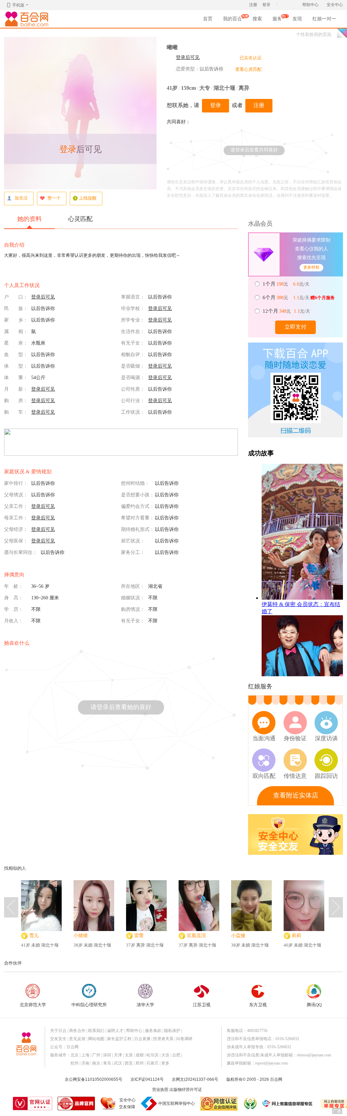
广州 (96, 1055)
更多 (165, 1063)
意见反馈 (77, 1038)
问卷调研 (184, 1038)
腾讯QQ (314, 1004)
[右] (336, 907)
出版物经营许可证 (185, 1089)
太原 (129, 1055)
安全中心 (335, 4)
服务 (277, 20)
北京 (74, 1055)
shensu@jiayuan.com (314, 1055)
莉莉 (296, 935)
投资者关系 (163, 1038)
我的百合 (232, 20)
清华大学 (145, 1004)
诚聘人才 (115, 1030)
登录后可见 (188, 57)
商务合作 (77, 1030)
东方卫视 (258, 1004)
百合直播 (142, 1038)
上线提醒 (88, 198)
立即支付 (295, 327)
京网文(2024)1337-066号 (195, 1079)
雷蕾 (139, 935)
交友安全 (58, 1038)
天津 (118, 1055)
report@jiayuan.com (271, 1063)
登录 (266, 4)
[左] (11, 907)
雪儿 (34, 935)
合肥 (176, 1055)
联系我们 (96, 1030)
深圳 (107, 1055)
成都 (140, 1055)
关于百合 (58, 1030)
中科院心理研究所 (89, 1004)
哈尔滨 (152, 1055)
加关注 (21, 198)
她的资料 (29, 218)
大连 (165, 1055)
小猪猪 (81, 935)
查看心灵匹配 (248, 69)
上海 (85, 1055)
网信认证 (219, 1104)
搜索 (257, 18)
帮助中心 (310, 4)
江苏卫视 (201, 1004)
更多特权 (311, 267)
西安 (129, 1063)
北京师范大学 (33, 1004)
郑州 (140, 1063)
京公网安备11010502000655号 (93, 1079)
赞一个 (54, 198)
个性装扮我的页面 (313, 34)
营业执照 (160, 1089)
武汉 (118, 1063)
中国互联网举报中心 (176, 1103)
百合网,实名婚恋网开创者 (28, 19)
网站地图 (96, 1038)
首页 (207, 18)
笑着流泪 (196, 935)
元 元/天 (286, 284)
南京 (96, 1063)
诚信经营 (250, 1103)
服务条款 (153, 1030)
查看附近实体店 (295, 795)
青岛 (107, 1063)
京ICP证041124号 (147, 1079)
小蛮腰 (238, 935)
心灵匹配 (80, 218)
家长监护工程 (119, 1038)
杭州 (74, 1063)
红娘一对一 (324, 18)
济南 (85, 1063)
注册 (253, 4)
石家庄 (152, 1063)
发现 (297, 18)
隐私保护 (172, 1030)
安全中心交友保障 (127, 1103)
